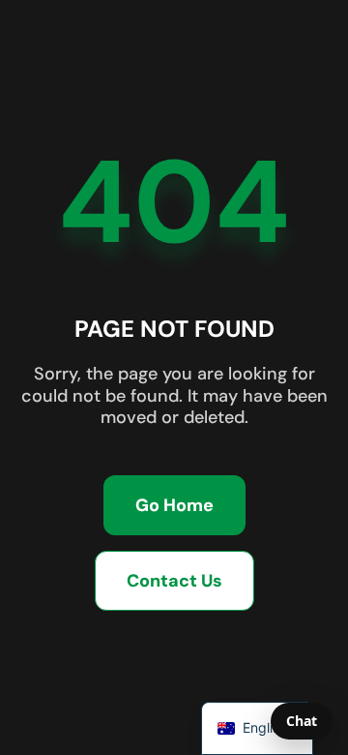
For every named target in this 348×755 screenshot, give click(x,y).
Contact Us (174, 580)
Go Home (174, 505)
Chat (301, 720)
